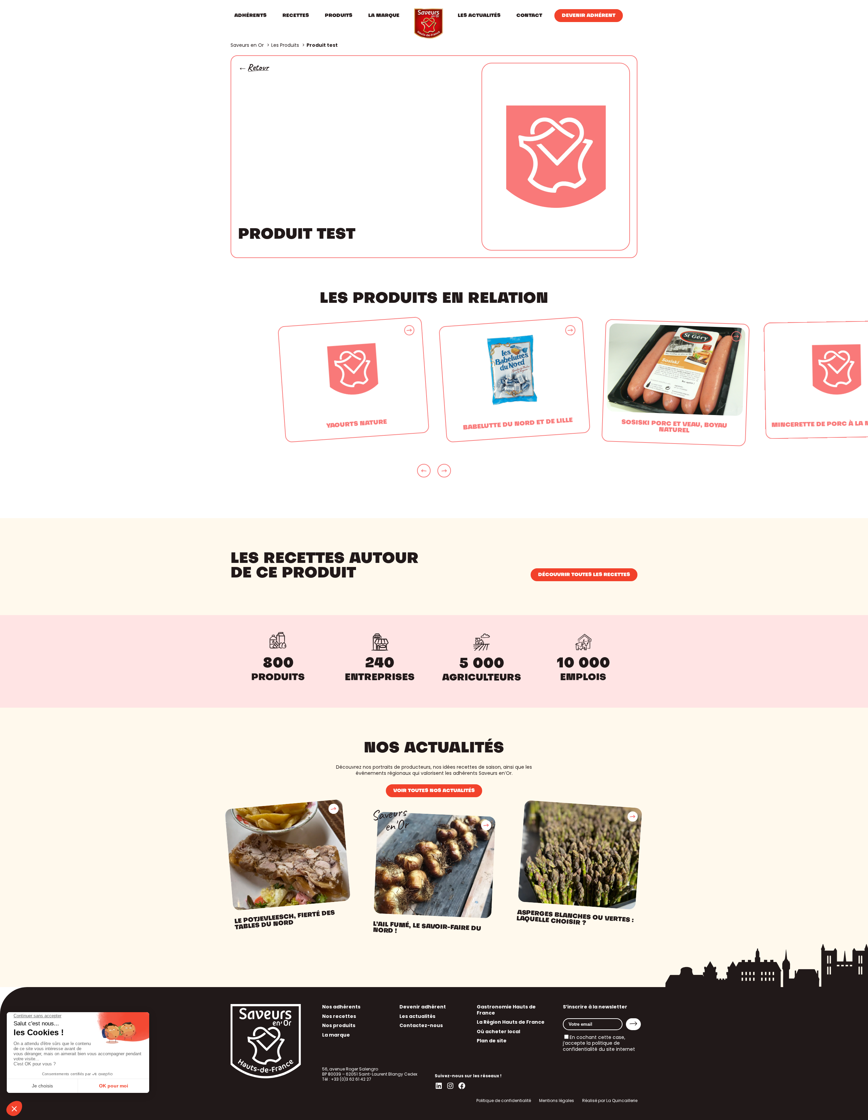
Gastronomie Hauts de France (506, 1009)
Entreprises (380, 677)
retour (258, 67)
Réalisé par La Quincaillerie (609, 1100)
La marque (336, 1034)
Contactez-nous (421, 1025)
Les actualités (417, 1016)
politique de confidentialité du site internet (599, 1046)
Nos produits (338, 1025)
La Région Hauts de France (511, 1022)
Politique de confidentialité (503, 1100)
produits (278, 677)
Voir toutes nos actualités (434, 790)
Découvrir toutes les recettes (584, 574)
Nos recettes (339, 1016)
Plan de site (492, 1040)
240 (379, 663)
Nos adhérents (341, 1006)
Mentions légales (556, 1100)
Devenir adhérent (422, 1006)
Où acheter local (498, 1031)
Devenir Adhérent (588, 15)
